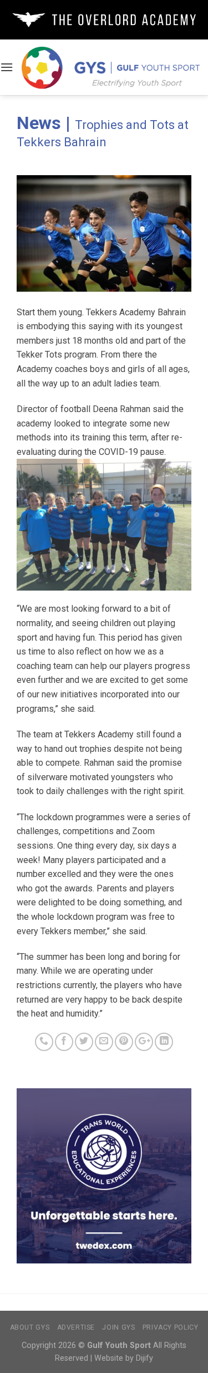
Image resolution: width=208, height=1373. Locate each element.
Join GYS (118, 1327)
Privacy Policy (171, 1327)
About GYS (30, 1327)
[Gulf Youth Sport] (111, 67)
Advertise (76, 1327)
